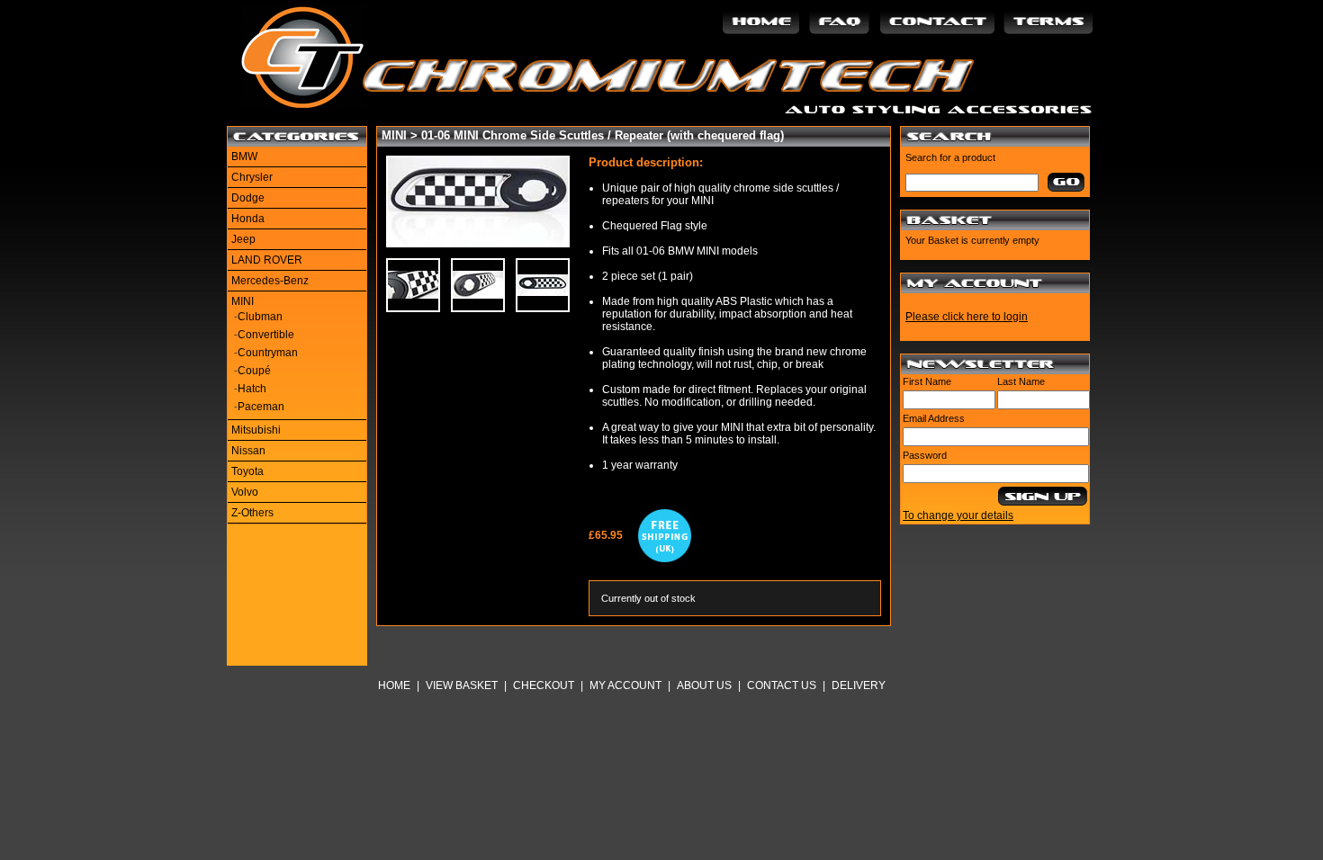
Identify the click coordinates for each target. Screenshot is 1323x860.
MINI (242, 301)
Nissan (248, 450)
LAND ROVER (266, 260)
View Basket (462, 685)
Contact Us (781, 685)
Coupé (254, 370)
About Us (704, 685)
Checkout (543, 685)
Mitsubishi (256, 430)
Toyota (247, 471)
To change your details (958, 515)
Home (394, 685)
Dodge (248, 198)
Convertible (266, 334)
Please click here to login (966, 316)
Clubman (260, 316)
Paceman (261, 406)
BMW (244, 156)
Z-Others (252, 512)
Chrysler (252, 177)
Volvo (244, 492)
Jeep (243, 239)
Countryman (268, 352)
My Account (626, 685)
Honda (248, 218)
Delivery (859, 685)
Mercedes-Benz (270, 280)
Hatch (252, 388)
